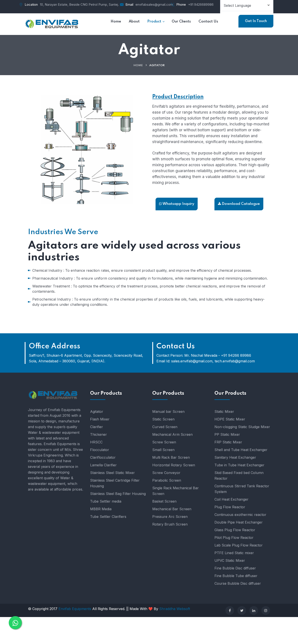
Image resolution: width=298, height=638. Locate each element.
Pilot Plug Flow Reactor (233, 537)
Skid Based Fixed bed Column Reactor (239, 475)
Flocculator (99, 450)
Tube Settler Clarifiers (108, 516)
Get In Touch (256, 21)
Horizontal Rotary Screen (173, 465)
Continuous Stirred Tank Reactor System (241, 489)
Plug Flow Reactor (229, 507)
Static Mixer (224, 411)
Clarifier (96, 427)
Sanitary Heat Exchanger (235, 457)
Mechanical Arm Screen (172, 434)
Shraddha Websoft (174, 609)
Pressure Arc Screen (170, 516)
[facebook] (229, 610)
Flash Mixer (100, 419)
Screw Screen (164, 442)
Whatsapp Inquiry (178, 204)
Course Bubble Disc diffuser (237, 583)
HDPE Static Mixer (229, 419)
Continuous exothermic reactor (240, 514)
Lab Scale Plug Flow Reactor (238, 545)
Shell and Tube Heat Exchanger (240, 450)
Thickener (98, 434)
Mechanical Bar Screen (171, 509)
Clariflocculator (103, 457)
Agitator (96, 411)
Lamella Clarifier (103, 465)
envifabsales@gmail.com (154, 4)
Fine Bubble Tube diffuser (235, 576)
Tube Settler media (105, 501)
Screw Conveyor (166, 472)
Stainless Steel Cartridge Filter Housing (115, 483)
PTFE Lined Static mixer (234, 553)
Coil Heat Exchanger (231, 499)
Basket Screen (164, 501)
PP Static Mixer (227, 434)
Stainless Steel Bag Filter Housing (118, 493)
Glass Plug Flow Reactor (234, 530)
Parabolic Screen (166, 480)
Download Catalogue (240, 204)
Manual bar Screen (168, 411)
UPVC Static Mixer (229, 560)
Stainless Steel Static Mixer (112, 472)
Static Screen (163, 419)
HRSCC (96, 442)
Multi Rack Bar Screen (171, 457)
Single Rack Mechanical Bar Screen (175, 491)
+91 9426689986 (201, 4)
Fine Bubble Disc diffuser (235, 568)
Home (138, 65)
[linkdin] (253, 610)
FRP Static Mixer (228, 442)
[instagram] (265, 610)
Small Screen (163, 450)
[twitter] (241, 610)
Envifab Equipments (75, 609)
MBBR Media (100, 509)
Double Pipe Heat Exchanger (238, 522)
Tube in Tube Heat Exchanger (239, 465)
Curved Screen (164, 427)
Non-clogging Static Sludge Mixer (242, 427)
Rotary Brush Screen (170, 524)
